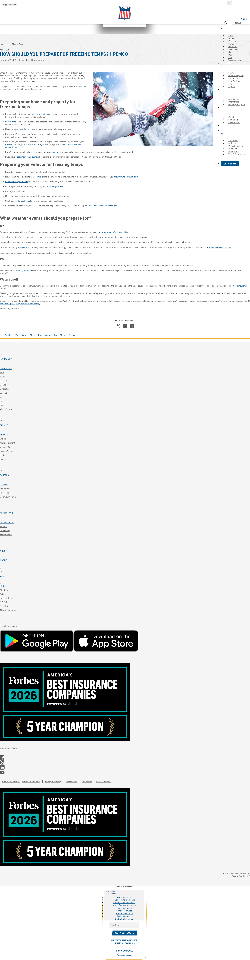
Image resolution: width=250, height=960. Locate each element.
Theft (32, 335)
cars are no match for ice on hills (112, 232)
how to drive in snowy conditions (102, 205)
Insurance (6, 368)
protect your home (23, 270)
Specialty (4, 392)
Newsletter (5, 606)
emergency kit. (57, 186)
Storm (24, 335)
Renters (3, 380)
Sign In (244, 18)
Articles (3, 594)
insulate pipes (45, 114)
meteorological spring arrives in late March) (20, 303)
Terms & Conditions (31, 781)
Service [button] (225, 65)
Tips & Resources (8, 610)
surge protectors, (34, 144)
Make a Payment (7, 442)
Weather (8, 335)
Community (5, 530)
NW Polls (4, 602)
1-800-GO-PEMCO (9, 748)
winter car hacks (22, 200)
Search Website (103, 781)
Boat (2, 396)
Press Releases (7, 598)
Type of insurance (110, 891)
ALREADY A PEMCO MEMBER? (125, 941)
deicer (26, 129)
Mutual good (7, 522)
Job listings (5, 488)
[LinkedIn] (125, 767)
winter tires (35, 176)
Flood (62, 335)
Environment (6, 534)
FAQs (2, 454)
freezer (8, 144)
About (3, 560)
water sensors (24, 247)
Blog (14, 44)
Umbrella (4, 388)
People (3, 526)
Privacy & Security (53, 781)
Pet (1, 400)
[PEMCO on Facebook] (125, 757)
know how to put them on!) (126, 176)
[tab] (125, 356)
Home (2, 376)
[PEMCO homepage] (125, 13)
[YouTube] (125, 772)
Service (4, 434)
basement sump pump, (27, 156)
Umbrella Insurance (124, 918)
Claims (71, 335)
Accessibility (71, 781)
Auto (2, 372)
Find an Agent (6, 450)
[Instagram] (125, 762)
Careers (4, 484)
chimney (55, 152)
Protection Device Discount (219, 247)
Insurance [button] (227, 27)
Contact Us (5, 446)
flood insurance (240, 285)
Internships (5, 492)
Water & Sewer (235, 60)
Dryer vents (10, 121)
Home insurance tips (47, 335)
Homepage (4, 44)
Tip (16, 335)
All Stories (5, 590)
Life (2, 405)
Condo (3, 384)
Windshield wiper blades (16, 181)
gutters (34, 114)
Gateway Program (8, 496)
